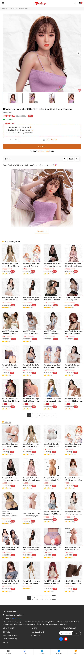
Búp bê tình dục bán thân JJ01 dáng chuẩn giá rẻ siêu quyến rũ (10, 367)
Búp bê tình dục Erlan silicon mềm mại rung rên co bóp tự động (73, 266)
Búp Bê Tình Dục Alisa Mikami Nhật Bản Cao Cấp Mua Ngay (10, 401)
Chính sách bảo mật (10, 639)
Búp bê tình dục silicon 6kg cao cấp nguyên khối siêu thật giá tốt (31, 515)
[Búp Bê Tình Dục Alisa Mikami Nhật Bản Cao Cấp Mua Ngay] (10, 388)
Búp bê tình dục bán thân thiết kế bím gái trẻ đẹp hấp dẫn (51, 446)
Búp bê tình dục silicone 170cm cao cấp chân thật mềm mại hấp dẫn (52, 266)
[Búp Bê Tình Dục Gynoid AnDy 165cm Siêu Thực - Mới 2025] (52, 321)
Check (76, 633)
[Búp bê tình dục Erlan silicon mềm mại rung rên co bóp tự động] (73, 253)
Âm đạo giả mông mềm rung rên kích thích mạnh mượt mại (52, 549)
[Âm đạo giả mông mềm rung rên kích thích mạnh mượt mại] (52, 537)
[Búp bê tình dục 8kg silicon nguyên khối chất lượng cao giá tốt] (73, 537)
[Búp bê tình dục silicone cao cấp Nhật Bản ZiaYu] (10, 537)
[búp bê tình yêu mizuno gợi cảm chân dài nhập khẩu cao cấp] (52, 388)
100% (71, 159)
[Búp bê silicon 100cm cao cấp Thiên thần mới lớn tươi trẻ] (10, 253)
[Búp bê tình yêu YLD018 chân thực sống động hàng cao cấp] (42, 53)
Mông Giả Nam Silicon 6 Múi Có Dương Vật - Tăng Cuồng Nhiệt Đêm (73, 583)
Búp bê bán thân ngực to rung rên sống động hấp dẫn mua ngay (10, 446)
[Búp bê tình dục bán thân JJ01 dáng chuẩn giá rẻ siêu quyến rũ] (10, 354)
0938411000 (43, 151)
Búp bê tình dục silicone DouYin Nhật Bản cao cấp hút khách (52, 299)
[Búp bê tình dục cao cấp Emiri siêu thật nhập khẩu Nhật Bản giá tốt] (73, 354)
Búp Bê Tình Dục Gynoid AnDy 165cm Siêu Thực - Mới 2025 (52, 333)
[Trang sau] (54, 415)
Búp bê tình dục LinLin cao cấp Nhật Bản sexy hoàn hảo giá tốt (73, 401)
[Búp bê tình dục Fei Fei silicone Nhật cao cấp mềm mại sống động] (10, 570)
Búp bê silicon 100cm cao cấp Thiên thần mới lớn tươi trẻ (10, 266)
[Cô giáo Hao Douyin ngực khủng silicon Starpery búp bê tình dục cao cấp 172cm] (73, 287)
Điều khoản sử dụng (10, 635)
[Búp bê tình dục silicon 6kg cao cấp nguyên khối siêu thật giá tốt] (31, 501)
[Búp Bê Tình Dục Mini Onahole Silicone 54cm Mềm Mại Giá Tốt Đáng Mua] (52, 570)
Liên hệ (5, 642)
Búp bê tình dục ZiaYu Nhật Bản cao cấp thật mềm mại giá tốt (31, 367)
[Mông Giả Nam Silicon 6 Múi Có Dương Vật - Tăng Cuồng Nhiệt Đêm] (73, 570)
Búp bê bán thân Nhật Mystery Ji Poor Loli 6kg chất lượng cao (31, 266)
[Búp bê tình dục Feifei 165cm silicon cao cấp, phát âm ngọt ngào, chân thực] (10, 287)
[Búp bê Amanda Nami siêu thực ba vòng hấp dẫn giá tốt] (52, 354)
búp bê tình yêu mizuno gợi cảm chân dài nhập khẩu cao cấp (52, 401)
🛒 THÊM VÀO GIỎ (50, 140)
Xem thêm (41, 231)
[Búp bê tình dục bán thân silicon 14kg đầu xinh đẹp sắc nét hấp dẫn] (73, 467)
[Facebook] (61, 639)
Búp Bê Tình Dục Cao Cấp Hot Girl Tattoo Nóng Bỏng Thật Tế (10, 333)
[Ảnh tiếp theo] (36, 102)
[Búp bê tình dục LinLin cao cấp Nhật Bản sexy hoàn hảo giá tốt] (73, 388)
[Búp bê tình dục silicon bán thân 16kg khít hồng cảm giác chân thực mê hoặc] (52, 467)
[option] (13, 98)
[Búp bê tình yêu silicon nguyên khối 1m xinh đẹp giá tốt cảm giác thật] (31, 570)
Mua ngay (42, 146)
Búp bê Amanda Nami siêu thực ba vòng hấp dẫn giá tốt (52, 367)
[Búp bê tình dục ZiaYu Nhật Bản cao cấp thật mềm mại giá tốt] (31, 354)
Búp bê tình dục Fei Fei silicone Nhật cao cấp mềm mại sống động (10, 583)
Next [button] (78, 53)
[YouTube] (66, 639)
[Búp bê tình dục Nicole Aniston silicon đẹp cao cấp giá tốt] (31, 287)
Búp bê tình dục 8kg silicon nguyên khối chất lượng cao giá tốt (73, 549)
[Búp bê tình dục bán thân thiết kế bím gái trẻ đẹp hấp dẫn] (52, 434)
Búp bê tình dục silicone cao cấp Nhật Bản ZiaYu (10, 549)
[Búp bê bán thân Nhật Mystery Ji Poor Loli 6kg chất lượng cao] (31, 253)
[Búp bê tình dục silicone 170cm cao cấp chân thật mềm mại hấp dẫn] (52, 253)
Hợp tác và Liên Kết (38, 632)
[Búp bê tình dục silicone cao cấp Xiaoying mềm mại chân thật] (73, 321)
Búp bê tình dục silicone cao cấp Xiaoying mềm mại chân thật (73, 333)
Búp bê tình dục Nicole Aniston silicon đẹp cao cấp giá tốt (31, 299)
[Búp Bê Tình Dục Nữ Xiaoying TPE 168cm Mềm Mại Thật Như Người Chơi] (52, 501)
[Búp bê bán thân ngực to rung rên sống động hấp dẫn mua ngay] (10, 434)
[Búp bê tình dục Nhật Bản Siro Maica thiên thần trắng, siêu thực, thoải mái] (31, 388)
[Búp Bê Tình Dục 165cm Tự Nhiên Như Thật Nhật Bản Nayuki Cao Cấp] (31, 321)
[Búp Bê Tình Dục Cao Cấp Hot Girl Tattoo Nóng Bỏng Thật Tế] (10, 321)
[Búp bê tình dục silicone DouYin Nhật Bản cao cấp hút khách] (52, 287)
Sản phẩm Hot (36, 635)
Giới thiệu (6, 632)
